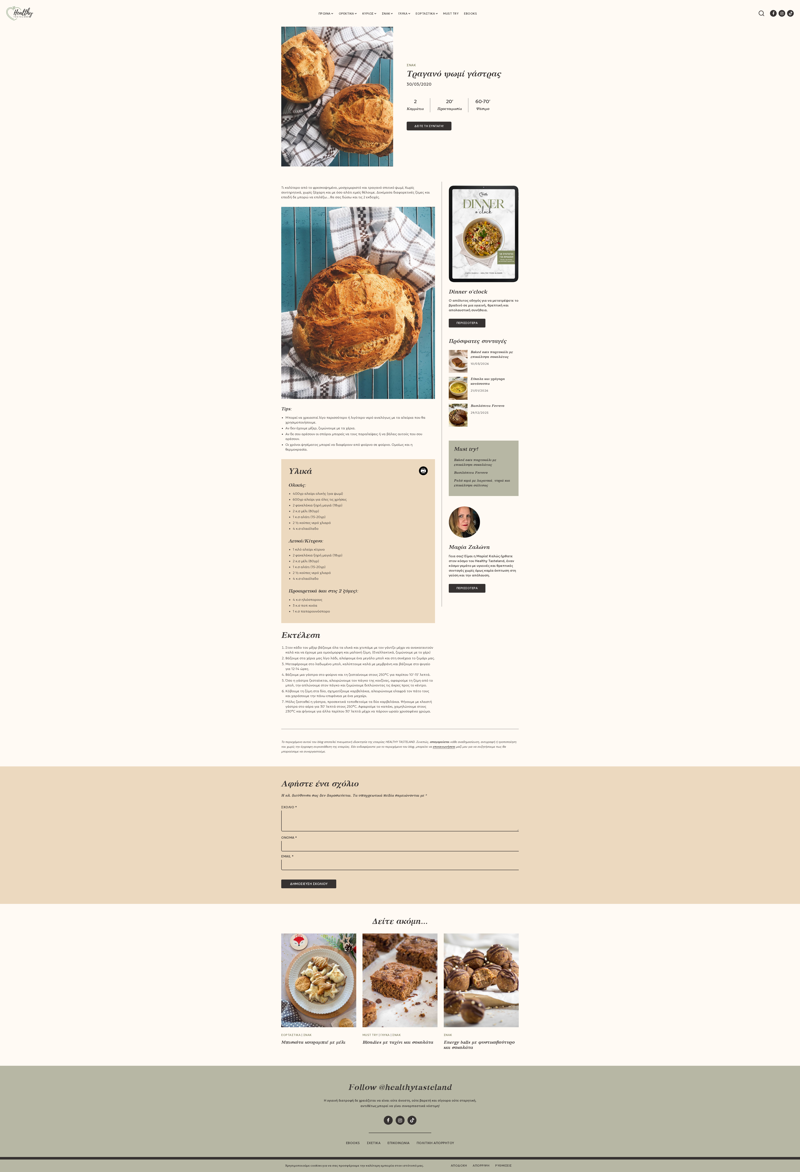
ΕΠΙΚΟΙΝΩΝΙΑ (399, 1143)
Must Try (451, 13)
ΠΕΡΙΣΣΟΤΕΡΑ (467, 323)
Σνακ (386, 13)
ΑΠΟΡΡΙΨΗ (481, 1165)
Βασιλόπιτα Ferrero (487, 406)
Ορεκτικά (346, 13)
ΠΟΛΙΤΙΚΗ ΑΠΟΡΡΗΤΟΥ (435, 1143)
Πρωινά (325, 13)
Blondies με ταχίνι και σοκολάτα (397, 1042)
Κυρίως (368, 13)
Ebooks (470, 13)
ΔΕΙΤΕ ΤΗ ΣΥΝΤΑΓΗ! (429, 126)
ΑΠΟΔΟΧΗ (459, 1165)
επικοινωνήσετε (444, 746)
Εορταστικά (425, 13)
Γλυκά (403, 13)
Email (287, 856)
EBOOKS (353, 1143)
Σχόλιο (289, 807)
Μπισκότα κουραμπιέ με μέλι (313, 1042)
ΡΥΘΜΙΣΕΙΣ (503, 1165)
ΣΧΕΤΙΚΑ (374, 1143)
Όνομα (289, 838)
